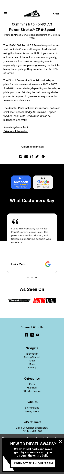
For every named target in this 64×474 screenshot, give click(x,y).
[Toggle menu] (5, 14)
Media (32, 364)
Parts (32, 384)
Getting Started (32, 357)
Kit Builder (32, 387)
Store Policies (32, 407)
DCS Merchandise (32, 391)
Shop (32, 360)
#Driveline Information (32, 146)
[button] (28, 277)
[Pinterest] (43, 156)
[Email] (26, 156)
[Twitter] (37, 156)
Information (32, 353)
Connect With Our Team (33, 463)
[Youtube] (37, 335)
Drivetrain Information (15, 131)
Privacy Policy (32, 411)
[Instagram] (32, 335)
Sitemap (32, 367)
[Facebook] (20, 156)
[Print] (31, 156)
